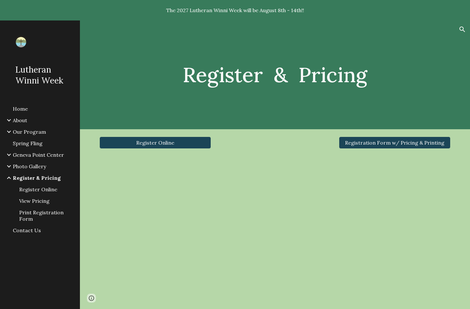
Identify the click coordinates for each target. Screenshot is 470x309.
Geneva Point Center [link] (38, 155)
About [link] (20, 120)
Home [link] (20, 109)
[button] (462, 29)
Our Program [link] (29, 132)
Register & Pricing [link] (37, 178)
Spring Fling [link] (28, 143)
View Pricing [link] (34, 201)
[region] (235, 10)
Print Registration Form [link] (41, 215)
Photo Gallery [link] (29, 166)
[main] (275, 74)
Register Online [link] (38, 189)
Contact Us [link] (27, 230)
